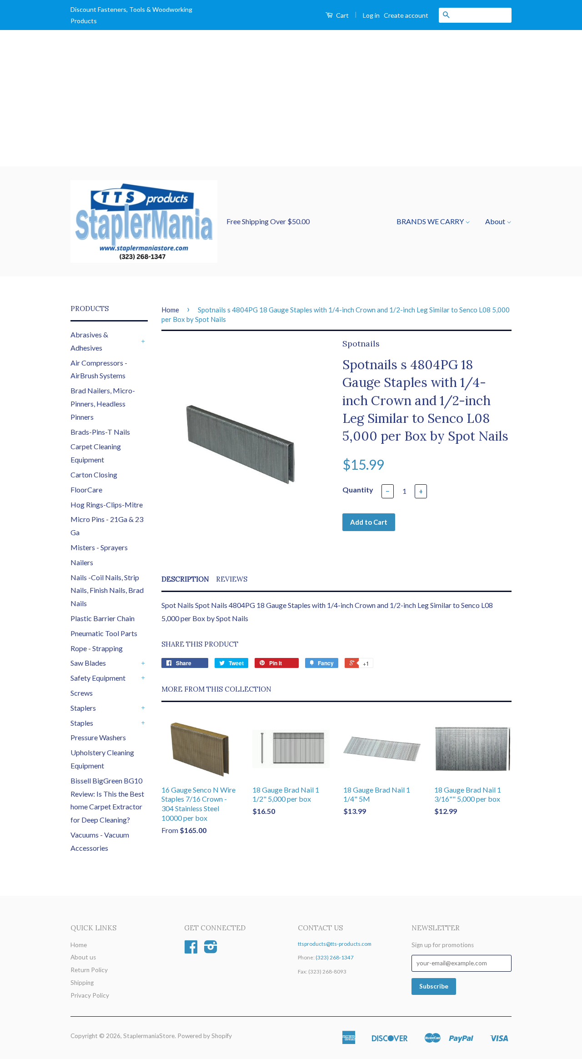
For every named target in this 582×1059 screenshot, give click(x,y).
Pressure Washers (98, 737)
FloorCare (86, 489)
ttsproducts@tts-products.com (334, 944)
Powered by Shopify (204, 1035)
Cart (342, 15)
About (496, 221)
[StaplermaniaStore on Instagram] (211, 950)
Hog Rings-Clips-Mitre (106, 504)
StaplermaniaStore (149, 1035)
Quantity (357, 489)
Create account (406, 15)
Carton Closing (93, 474)
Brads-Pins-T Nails (100, 431)
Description (185, 579)
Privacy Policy (89, 995)
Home (170, 310)
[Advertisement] (291, 98)
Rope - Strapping (96, 648)
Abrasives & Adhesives (89, 341)
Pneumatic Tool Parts (103, 633)
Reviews (231, 579)
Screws (81, 692)
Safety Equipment (97, 677)
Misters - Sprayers (99, 547)
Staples (81, 722)
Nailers (81, 562)
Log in (371, 15)
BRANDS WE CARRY (430, 221)
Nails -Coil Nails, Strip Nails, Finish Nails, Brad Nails (107, 590)
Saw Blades (88, 662)
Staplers (83, 707)
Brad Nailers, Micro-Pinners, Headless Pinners (102, 403)
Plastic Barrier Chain (102, 618)
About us (83, 957)
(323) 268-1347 (335, 957)
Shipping (82, 982)
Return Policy (89, 970)
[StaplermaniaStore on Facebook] (191, 950)
